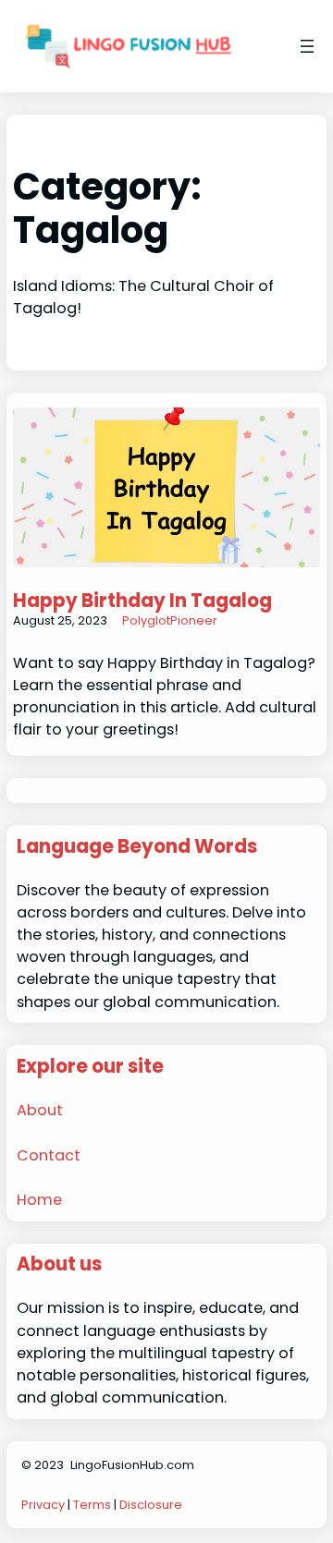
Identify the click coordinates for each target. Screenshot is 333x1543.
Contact (48, 1155)
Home (39, 1199)
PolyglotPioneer (169, 620)
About (40, 1110)
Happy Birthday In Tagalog (142, 600)
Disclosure (150, 1505)
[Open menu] (307, 46)
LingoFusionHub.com (132, 1465)
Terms (92, 1505)
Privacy (43, 1505)
